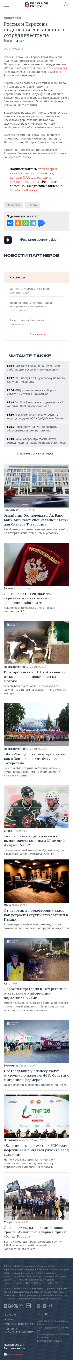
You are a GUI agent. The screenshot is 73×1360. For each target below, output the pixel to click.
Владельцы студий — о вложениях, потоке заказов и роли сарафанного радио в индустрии (36, 919)
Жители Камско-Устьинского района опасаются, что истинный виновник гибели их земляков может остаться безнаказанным (36, 999)
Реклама (9, 1319)
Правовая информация (18, 1324)
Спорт (8, 830)
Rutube (15, 190)
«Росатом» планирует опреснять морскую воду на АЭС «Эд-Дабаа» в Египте (35, 416)
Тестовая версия (15, 1348)
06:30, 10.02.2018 (13, 48)
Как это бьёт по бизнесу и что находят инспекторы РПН (29, 602)
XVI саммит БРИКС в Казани (29, 290)
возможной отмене (53, 153)
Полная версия (14, 1344)
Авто (7, 983)
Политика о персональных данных (18, 1330)
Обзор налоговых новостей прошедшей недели (36, 1078)
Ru (39, 1313)
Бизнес (8, 588)
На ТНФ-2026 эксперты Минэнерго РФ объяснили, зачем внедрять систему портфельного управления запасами (36, 1156)
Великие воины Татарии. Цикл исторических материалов (31, 306)
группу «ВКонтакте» (37, 173)
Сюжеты (17, 277)
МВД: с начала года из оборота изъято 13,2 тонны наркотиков (31, 392)
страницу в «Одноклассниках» (30, 179)
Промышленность (16, 666)
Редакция (10, 1314)
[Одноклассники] (18, 223)
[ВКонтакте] (10, 223)
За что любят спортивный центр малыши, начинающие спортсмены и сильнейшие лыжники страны (35, 764)
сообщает (60, 68)
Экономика (11, 510)
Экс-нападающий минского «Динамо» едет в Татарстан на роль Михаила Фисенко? (34, 845)
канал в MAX (20, 177)
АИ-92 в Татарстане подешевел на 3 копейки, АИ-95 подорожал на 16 (35, 404)
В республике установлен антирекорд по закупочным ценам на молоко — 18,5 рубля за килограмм (35, 682)
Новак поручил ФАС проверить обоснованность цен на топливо (32, 428)
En (46, 1313)
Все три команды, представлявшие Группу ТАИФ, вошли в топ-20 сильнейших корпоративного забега (36, 1238)
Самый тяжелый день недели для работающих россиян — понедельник (33, 367)
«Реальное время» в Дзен (38, 239)
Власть (32, 205)
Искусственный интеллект (28, 322)
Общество (12, 18)
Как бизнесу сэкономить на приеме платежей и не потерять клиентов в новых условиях (36, 524)
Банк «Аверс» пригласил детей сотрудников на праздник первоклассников (36, 440)
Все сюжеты (38, 334)
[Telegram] (33, 223)
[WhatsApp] (25, 223)
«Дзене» (30, 190)
